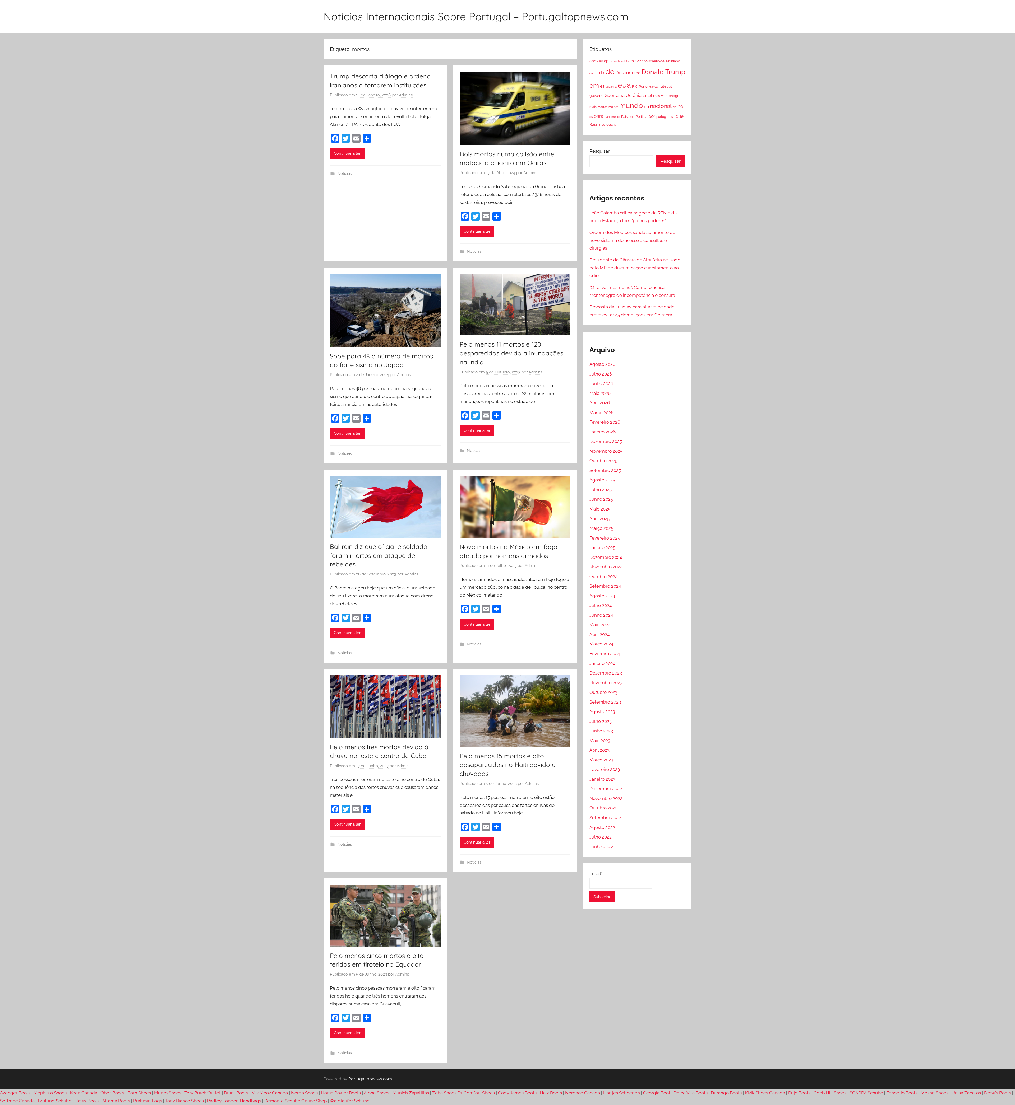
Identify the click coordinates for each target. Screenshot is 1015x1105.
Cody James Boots (517, 1092)
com (630, 61)
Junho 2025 (601, 499)
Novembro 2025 (605, 451)
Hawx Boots (87, 1100)
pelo (632, 117)
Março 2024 (601, 644)
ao (601, 61)
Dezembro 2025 (605, 441)
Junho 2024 (601, 615)
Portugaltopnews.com (370, 1078)
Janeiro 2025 (602, 547)
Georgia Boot (656, 1092)
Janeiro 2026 (602, 431)
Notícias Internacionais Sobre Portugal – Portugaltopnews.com (476, 16)
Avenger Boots (15, 1092)
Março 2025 (601, 528)
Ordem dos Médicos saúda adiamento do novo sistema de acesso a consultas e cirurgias (632, 240)
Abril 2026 (599, 402)
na (646, 106)
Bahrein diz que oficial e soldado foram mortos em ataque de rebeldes (378, 555)
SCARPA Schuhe (866, 1092)
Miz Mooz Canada (269, 1092)
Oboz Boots (112, 1092)
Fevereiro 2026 (604, 422)
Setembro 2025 (605, 470)
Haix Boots (551, 1092)
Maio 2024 (599, 624)
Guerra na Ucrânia (623, 95)
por (651, 116)
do (638, 73)
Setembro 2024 (605, 586)
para (598, 116)
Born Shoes (139, 1092)
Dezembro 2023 (605, 673)
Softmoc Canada (17, 1100)
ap (606, 61)
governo (596, 95)
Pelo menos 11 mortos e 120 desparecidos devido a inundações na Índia (511, 353)
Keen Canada (83, 1092)
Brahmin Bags (147, 1100)
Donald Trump (663, 72)
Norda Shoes (304, 1092)
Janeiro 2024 (602, 663)
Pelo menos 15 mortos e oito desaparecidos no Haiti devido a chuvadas (508, 765)
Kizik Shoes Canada (765, 1092)
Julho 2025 (600, 489)
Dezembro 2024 (605, 557)
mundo (631, 105)
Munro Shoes (167, 1092)
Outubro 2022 (603, 808)
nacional (661, 106)
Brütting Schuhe (54, 1100)
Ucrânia (611, 124)
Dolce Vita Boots (690, 1092)
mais (593, 107)
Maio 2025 (599, 509)
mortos (602, 107)
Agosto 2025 (602, 480)
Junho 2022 (601, 846)
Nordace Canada (582, 1092)
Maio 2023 (599, 740)
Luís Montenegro (667, 96)
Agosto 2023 (602, 711)
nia (674, 107)
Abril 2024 (599, 634)
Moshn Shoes (934, 1092)
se (603, 125)
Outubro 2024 (603, 576)
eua (624, 85)
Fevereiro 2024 (604, 653)
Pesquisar (599, 151)
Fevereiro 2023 (604, 769)
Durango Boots (726, 1092)
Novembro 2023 (605, 682)
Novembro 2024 (605, 566)
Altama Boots (116, 1100)
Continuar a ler (347, 153)
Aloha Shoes (376, 1092)
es (602, 86)
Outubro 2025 (603, 460)
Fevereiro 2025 (604, 538)
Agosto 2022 (602, 827)
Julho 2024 (600, 605)
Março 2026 (601, 412)
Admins (406, 95)
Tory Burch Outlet (203, 1092)
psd (672, 117)
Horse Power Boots (341, 1092)
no (680, 106)
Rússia (595, 124)
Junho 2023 (601, 730)
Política (641, 116)
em (594, 85)
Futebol (665, 86)
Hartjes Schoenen (621, 1092)
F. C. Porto (640, 86)
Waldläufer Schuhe (350, 1100)
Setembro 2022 (605, 817)
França (653, 86)
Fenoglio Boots (901, 1092)
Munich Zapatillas (411, 1092)
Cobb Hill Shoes (830, 1092)
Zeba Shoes (444, 1092)
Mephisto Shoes (50, 1092)
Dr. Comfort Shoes (476, 1092)
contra (593, 73)
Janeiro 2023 (602, 779)
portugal (662, 117)
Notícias (344, 173)
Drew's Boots (997, 1092)
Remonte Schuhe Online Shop (295, 1100)
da (601, 72)
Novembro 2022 (605, 798)
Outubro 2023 (603, 692)
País (624, 116)
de (610, 71)
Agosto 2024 (602, 595)
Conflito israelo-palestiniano (657, 61)
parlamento (612, 117)
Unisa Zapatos (966, 1092)
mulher (613, 107)
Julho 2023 (600, 721)
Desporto (625, 72)
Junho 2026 (601, 383)
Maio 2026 (600, 393)
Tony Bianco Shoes (184, 1100)
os (591, 116)
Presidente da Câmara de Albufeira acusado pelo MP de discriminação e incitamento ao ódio (634, 267)
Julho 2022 (600, 837)
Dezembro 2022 (605, 788)
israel (647, 95)
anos (593, 61)
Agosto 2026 (602, 364)
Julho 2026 (600, 374)
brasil (621, 61)
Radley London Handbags (234, 1100)
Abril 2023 (599, 750)
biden (613, 61)
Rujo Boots (799, 1092)
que (680, 116)
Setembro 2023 (605, 702)
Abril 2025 (599, 518)
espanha (611, 86)
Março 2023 (601, 759)
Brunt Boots (236, 1092)
